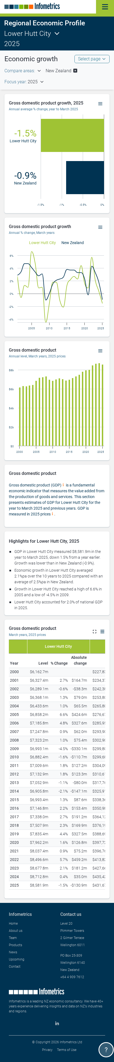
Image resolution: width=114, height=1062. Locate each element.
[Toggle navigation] (105, 7)
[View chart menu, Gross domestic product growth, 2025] (100, 104)
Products (15, 945)
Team (13, 938)
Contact (14, 967)
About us (15, 931)
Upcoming (16, 959)
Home (13, 923)
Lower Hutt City (27, 34)
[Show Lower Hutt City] (42, 242)
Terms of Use (66, 1050)
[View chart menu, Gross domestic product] (100, 351)
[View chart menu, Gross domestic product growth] (100, 227)
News (13, 952)
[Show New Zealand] (72, 242)
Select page (89, 58)
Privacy (47, 1050)
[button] (62, 70)
